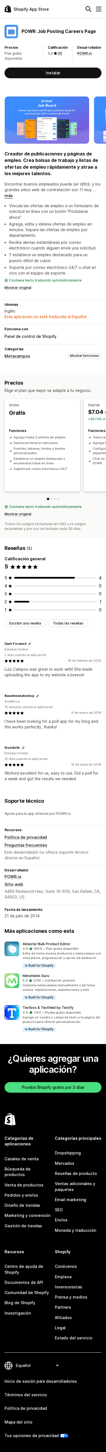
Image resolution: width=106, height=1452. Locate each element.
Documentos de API (24, 1282)
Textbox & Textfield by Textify (48, 1007)
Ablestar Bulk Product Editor (46, 944)
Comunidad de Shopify (27, 1292)
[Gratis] (48, 499)
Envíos (61, 1219)
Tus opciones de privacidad (32, 1435)
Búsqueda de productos (18, 1171)
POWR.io (84, 53)
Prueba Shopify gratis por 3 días (53, 1087)
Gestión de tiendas (23, 1225)
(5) (60, 53)
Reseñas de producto (76, 1173)
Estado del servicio (73, 1337)
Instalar (53, 72)
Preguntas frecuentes (26, 845)
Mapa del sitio (19, 1422)
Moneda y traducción (75, 1230)
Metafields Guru (36, 976)
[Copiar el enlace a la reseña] (29, 644)
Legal (60, 1327)
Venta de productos (24, 1185)
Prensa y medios (71, 1297)
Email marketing (70, 1199)
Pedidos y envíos (21, 1195)
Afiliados (63, 1317)
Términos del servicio (26, 1394)
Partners (63, 1307)
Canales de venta (21, 1158)
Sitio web (14, 884)
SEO (59, 1209)
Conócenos (66, 1266)
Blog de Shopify (20, 1302)
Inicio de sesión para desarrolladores (41, 1381)
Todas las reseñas (68, 623)
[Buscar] (88, 9)
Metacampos (17, 356)
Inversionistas (68, 1286)
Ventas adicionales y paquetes (75, 1186)
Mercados (64, 1163)
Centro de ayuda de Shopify (24, 1269)
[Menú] (98, 9)
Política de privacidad (26, 837)
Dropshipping (68, 1152)
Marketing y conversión (27, 1215)
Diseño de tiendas (22, 1205)
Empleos (63, 1276)
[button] (53, 955)
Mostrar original (18, 288)
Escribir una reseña (25, 623)
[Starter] (51, 499)
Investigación (18, 1313)
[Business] (58, 499)
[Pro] (55, 499)
